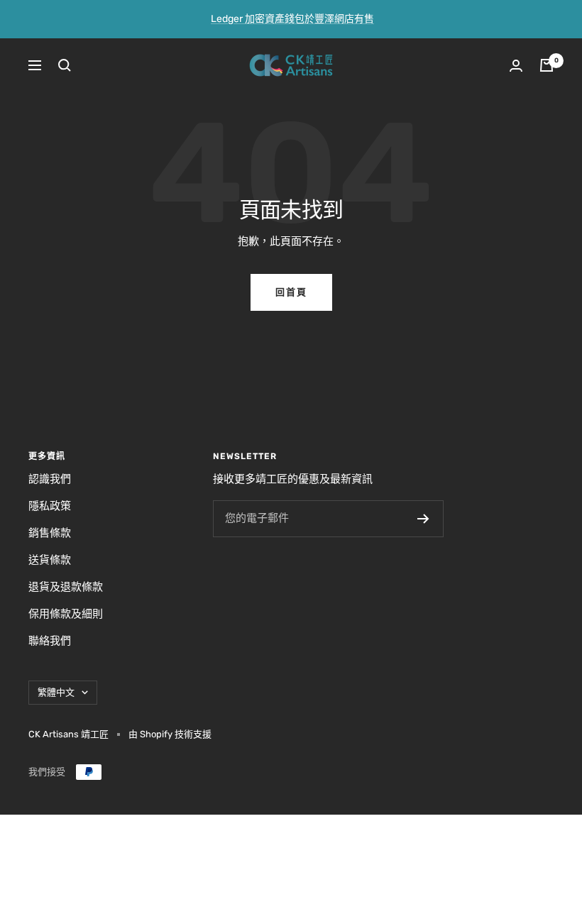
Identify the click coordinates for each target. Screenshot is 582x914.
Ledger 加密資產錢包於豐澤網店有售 (292, 19)
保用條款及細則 (65, 613)
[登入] (516, 66)
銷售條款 (49, 533)
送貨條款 (49, 560)
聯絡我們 (49, 640)
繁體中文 (56, 692)
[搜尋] (64, 65)
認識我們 (49, 479)
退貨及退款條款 (65, 586)
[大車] (546, 65)
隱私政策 (49, 506)
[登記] (423, 519)
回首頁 (291, 292)
